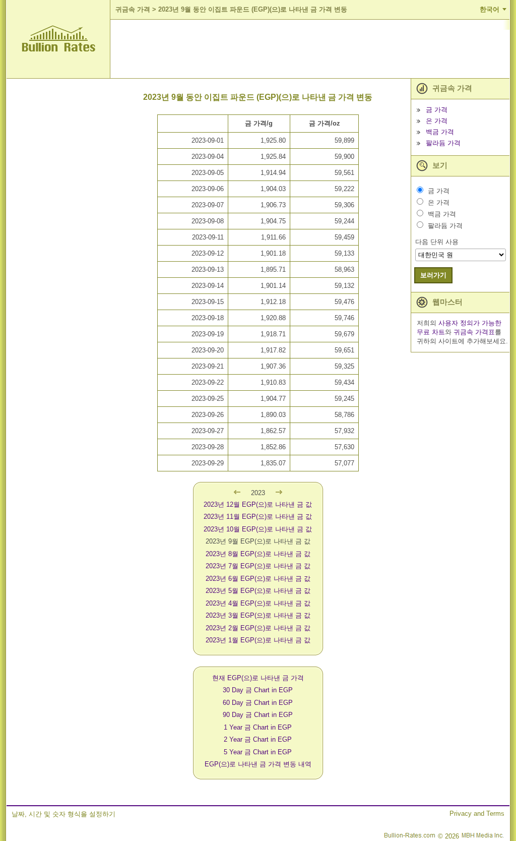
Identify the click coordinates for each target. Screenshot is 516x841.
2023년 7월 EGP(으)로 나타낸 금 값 (258, 566)
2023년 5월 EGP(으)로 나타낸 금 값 (258, 590)
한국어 (489, 9)
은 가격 (436, 121)
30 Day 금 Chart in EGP (258, 690)
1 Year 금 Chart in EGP (258, 727)
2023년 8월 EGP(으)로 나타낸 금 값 (258, 554)
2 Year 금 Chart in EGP (258, 739)
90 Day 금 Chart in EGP (258, 714)
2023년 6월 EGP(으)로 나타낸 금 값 (258, 578)
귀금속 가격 (132, 9)
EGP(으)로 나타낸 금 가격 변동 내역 (258, 764)
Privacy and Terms (476, 813)
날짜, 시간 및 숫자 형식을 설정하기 (63, 814)
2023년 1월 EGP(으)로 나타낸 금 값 (258, 640)
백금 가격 (440, 132)
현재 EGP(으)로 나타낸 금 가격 (258, 678)
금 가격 (436, 109)
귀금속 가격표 (474, 332)
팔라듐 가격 (443, 143)
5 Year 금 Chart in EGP (258, 752)
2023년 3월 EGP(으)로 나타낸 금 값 (258, 615)
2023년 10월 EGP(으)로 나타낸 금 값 (258, 529)
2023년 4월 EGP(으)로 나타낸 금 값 (258, 603)
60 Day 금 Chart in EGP (258, 702)
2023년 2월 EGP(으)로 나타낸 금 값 (258, 628)
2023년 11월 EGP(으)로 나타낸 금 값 (258, 516)
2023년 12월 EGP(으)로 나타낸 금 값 (258, 504)
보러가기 (433, 275)
